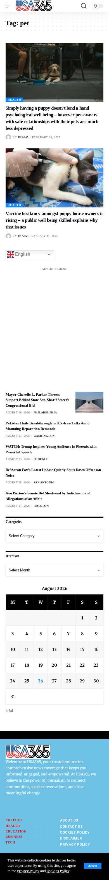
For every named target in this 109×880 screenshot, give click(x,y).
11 (27, 649)
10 (13, 649)
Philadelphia (45, 412)
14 (68, 649)
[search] (84, 5)
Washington (44, 435)
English (22, 254)
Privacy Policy (28, 871)
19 (41, 665)
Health (14, 99)
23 (96, 665)
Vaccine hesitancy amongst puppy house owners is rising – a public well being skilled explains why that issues (54, 220)
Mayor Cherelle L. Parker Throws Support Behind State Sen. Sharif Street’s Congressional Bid (37, 400)
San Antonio (44, 482)
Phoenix (41, 459)
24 (12, 681)
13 (54, 649)
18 (27, 665)
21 (68, 665)
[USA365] (33, 6)
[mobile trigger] (10, 6)
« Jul (9, 710)
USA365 (23, 137)
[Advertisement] (54, 328)
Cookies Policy (58, 871)
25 (26, 681)
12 (40, 649)
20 (54, 665)
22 (82, 665)
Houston (41, 505)
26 (40, 681)
